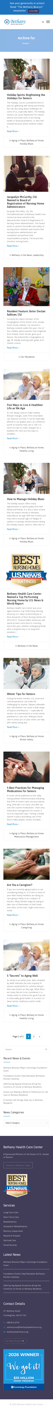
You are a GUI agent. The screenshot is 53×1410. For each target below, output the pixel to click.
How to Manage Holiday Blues (25, 499)
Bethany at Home (35, 140)
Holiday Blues (26, 144)
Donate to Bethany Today (18, 1165)
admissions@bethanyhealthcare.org (24, 1327)
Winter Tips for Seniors (21, 693)
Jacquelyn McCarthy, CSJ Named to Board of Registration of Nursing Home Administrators (25, 201)
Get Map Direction (13, 1341)
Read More (12, 131)
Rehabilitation (10, 1222)
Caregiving (26, 927)
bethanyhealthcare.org (17, 1332)
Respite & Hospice (11, 1236)
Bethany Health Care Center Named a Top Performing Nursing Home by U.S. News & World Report (25, 598)
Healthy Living (26, 451)
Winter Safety (26, 739)
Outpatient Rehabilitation (15, 1226)
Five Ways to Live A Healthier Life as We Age (25, 406)
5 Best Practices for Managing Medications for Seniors (25, 789)
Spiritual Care (9, 1240)
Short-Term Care (11, 1217)
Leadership (38, 255)
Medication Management (26, 836)
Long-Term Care (10, 1212)
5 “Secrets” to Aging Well (22, 975)
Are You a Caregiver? (19, 884)
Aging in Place (19, 140)
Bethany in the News (22, 255)
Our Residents (28, 357)
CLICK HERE (33, 11)
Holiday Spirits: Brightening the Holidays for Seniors (26, 96)
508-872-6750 (13, 1322)
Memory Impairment (13, 1231)
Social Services (10, 1245)
